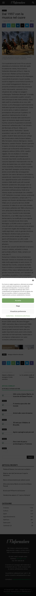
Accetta (18, 300)
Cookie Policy (10, 315)
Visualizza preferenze (18, 311)
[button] (33, 280)
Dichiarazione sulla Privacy (22, 315)
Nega (18, 306)
